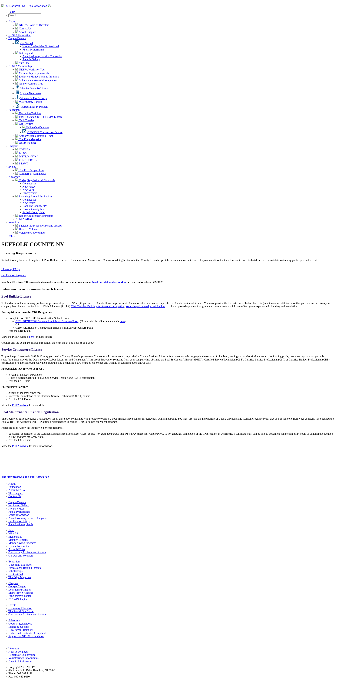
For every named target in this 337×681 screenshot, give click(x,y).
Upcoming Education (20, 564)
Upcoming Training (29, 113)
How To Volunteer (29, 229)
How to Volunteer (18, 651)
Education (14, 109)
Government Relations (20, 629)
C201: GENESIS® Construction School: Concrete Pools (46, 321)
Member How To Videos (34, 88)
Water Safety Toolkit (30, 101)
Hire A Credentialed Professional (40, 46)
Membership (15, 536)
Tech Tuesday (26, 120)
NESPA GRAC (24, 218)
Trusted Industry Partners (34, 106)
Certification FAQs (18, 521)
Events (12, 166)
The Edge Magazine (29, 139)
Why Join (13, 533)
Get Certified (25, 123)
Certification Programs (13, 275)
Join (11, 530)
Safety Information (18, 514)
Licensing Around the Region (35, 196)
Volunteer (13, 222)
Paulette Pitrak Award (20, 661)
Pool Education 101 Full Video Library (40, 116)
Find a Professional (33, 49)
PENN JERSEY (27, 160)
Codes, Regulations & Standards (36, 180)
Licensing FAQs (10, 269)
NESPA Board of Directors (33, 24)
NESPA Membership (20, 66)
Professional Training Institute (24, 567)
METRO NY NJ (28, 156)
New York (28, 189)
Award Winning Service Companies (42, 56)
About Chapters (27, 32)
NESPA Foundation (19, 35)
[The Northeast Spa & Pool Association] (24, 5)
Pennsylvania (29, 192)
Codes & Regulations (20, 623)
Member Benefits (18, 539)
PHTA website (20, 405)
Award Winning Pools (20, 524)
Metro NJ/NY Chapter (20, 592)
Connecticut (29, 183)
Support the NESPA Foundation (26, 636)
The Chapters (15, 493)
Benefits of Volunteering (21, 654)
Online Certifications (37, 127)
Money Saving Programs (22, 542)
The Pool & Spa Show (31, 170)
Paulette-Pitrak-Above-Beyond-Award (40, 225)
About (11, 21)
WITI (11, 235)
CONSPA (24, 149)
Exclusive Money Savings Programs (38, 76)
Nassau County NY (33, 209)
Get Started (26, 43)
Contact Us (24, 28)
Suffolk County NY (33, 212)
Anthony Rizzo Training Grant (35, 135)
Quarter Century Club (30, 83)
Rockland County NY (34, 205)
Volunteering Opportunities (23, 657)
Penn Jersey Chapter (19, 595)
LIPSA (22, 152)
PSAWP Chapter (17, 599)
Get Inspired (25, 53)
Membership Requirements (33, 73)
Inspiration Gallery (18, 505)
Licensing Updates (18, 626)
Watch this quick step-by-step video (109, 282)
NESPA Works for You (31, 69)
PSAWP (23, 163)
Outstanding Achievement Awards (27, 552)
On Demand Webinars (20, 555)
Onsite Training (27, 142)
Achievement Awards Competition (37, 80)
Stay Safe (23, 62)
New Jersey (28, 186)
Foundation (14, 486)
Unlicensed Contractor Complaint (27, 633)
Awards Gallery (31, 59)
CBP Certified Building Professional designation (97, 306)
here (122, 321)
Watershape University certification (145, 306)
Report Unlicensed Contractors (35, 215)
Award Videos (16, 508)
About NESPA (16, 489)
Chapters (13, 145)
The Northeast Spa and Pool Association (25, 476)
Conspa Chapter (17, 586)
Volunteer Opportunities (31, 232)
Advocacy (14, 176)
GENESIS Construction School (44, 132)
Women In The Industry (33, 98)
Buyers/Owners (17, 38)
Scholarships (15, 570)
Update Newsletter (30, 93)
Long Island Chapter (19, 589)
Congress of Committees (32, 173)
